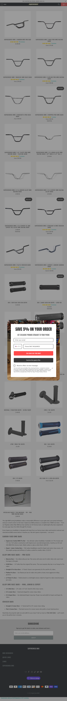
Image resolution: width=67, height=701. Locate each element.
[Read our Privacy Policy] (52, 368)
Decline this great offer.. (33, 360)
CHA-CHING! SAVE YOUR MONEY (33, 353)
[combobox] (18, 346)
